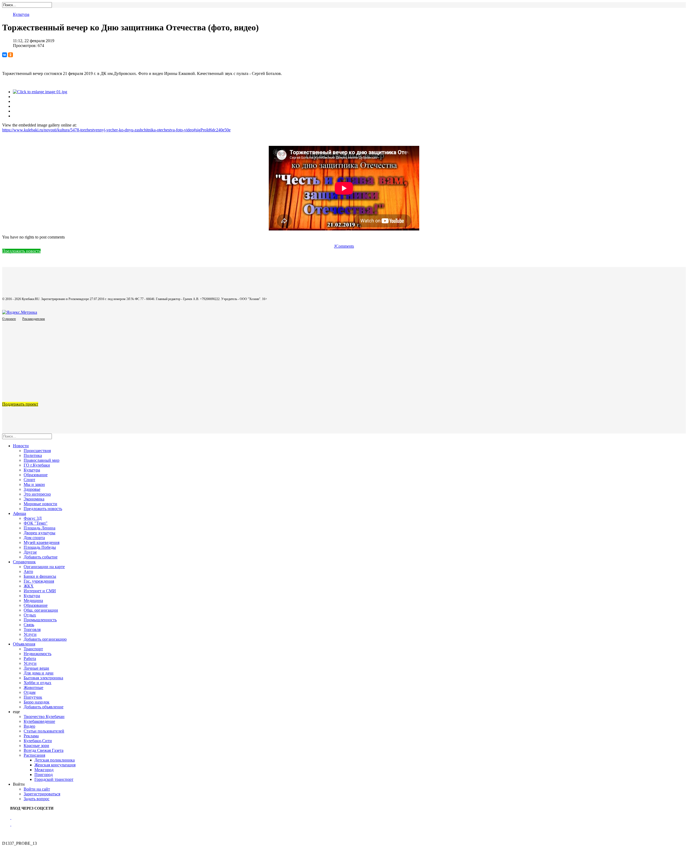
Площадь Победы (40, 547)
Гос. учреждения (39, 581)
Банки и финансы (40, 576)
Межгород (43, 769)
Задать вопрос (36, 798)
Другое (30, 552)
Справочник (24, 562)
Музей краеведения (41, 542)
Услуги (30, 634)
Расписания (34, 755)
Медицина (33, 600)
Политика (33, 455)
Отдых (30, 615)
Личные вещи (36, 668)
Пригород (43, 774)
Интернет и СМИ (40, 591)
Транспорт (33, 649)
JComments (344, 246)
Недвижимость (37, 653)
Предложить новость (21, 251)
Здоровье (32, 489)
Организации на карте (44, 566)
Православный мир (41, 460)
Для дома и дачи (38, 673)
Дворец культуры (39, 533)
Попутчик (33, 697)
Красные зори (36, 745)
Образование (36, 474)
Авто (28, 571)
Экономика (34, 499)
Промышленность (40, 620)
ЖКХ (29, 586)
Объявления (24, 644)
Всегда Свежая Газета (43, 750)
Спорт (29, 479)
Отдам (29, 692)
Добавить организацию (45, 639)
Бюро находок (36, 702)
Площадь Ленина (39, 528)
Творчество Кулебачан (44, 716)
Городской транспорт (53, 779)
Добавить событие (41, 557)
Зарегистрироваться (42, 794)
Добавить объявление (43, 707)
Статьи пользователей (44, 731)
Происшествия (37, 450)
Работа (30, 658)
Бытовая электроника (43, 678)
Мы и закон (34, 484)
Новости (21, 445)
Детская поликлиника (54, 760)
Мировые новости (40, 503)
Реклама (31, 736)
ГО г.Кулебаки (37, 465)
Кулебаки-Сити (38, 740)
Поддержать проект (20, 404)
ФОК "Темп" (36, 523)
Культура (21, 14)
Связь (29, 624)
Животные (33, 687)
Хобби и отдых (37, 682)
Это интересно (37, 494)
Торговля (32, 629)
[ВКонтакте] (4, 54)
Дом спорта (34, 537)
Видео (29, 726)
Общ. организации (41, 610)
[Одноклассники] (10, 54)
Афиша (19, 513)
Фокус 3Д (33, 518)
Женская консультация (55, 765)
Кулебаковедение (39, 721)
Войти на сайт (37, 789)
